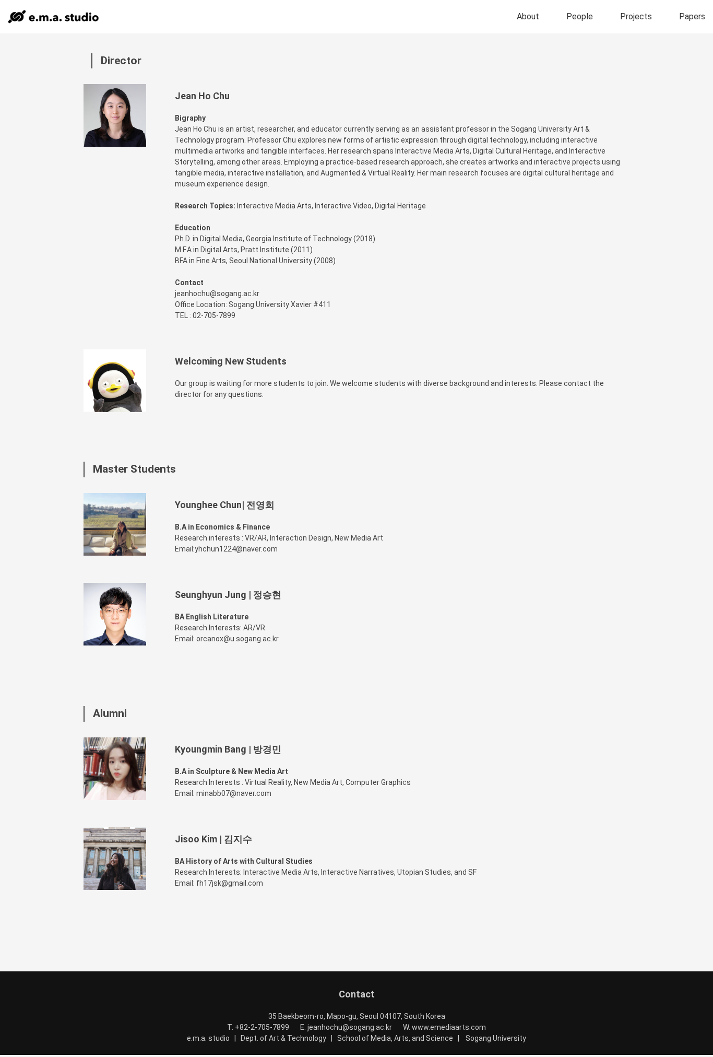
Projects (636, 16)
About (528, 16)
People (579, 16)
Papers (692, 16)
